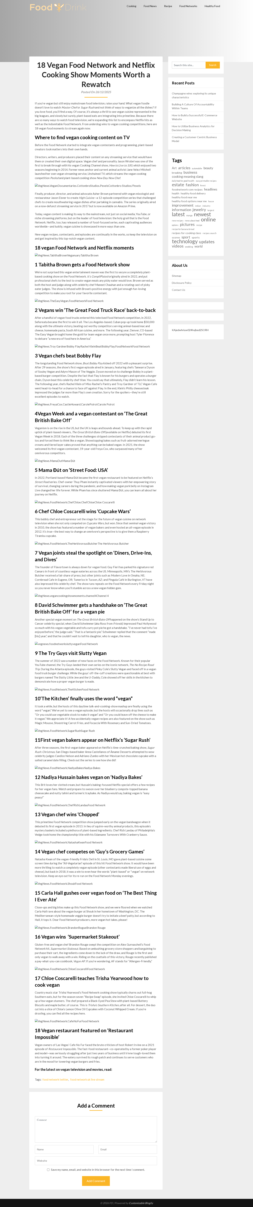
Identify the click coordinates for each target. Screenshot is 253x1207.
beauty (208, 168)
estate (178, 185)
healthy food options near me (189, 201)
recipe (199, 225)
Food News (150, 6)
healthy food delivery (193, 193)
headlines (210, 189)
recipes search (210, 233)
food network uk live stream (87, 1079)
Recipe (168, 6)
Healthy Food (212, 6)
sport (186, 237)
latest (178, 214)
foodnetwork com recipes (187, 189)
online (208, 219)
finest (203, 185)
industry (206, 206)
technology (185, 241)
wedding (189, 246)
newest (202, 214)
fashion (192, 185)
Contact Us (178, 289)
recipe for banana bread (183, 229)
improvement (183, 205)
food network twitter (55, 1079)
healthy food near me (184, 197)
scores (176, 237)
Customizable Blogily (141, 1203)
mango (189, 215)
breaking (177, 172)
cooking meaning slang (187, 176)
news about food (192, 220)
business (190, 172)
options (175, 225)
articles (184, 168)
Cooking (131, 6)
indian (198, 206)
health (175, 193)
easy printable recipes (206, 181)
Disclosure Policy (182, 282)
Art (174, 168)
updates (206, 242)
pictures (187, 224)
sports (196, 237)
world (198, 246)
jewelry (199, 210)
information (181, 210)
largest (210, 210)
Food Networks (188, 6)
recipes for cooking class (186, 233)
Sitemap (176, 275)
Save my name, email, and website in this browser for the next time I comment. (98, 1169)
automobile (197, 168)
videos (178, 246)
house (211, 201)
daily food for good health (183, 181)
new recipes (177, 220)
